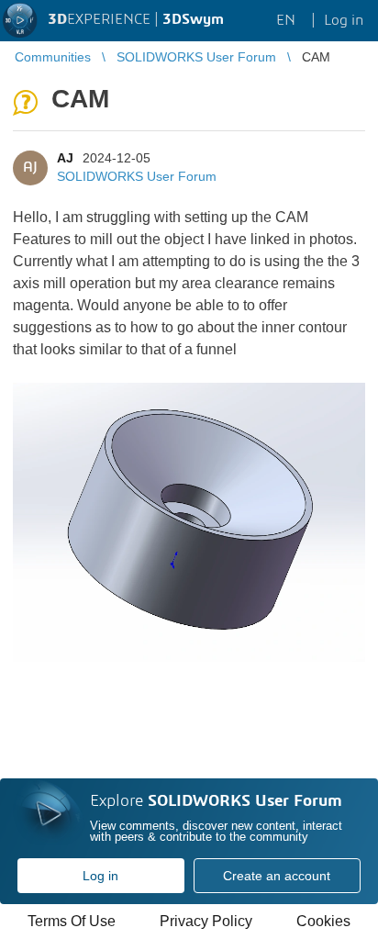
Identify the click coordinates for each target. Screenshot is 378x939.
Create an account (276, 875)
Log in (100, 875)
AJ (65, 158)
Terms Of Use (72, 921)
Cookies (323, 921)
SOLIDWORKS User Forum (137, 176)
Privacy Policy (206, 921)
